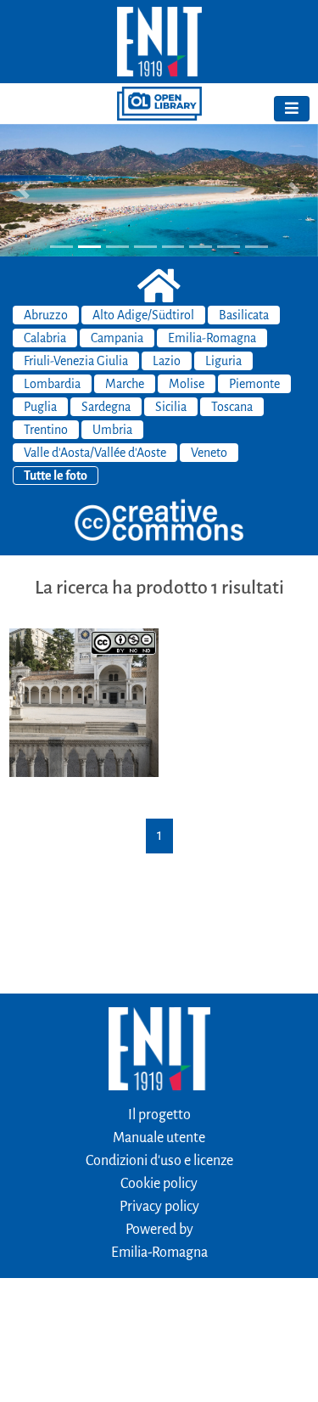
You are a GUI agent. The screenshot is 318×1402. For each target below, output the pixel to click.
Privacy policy (159, 1206)
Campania (117, 338)
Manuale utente (159, 1138)
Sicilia (171, 407)
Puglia (40, 407)
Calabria (45, 338)
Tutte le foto (55, 475)
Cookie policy (159, 1183)
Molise (186, 384)
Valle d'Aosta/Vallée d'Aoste (95, 452)
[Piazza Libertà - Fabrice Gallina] (84, 701)
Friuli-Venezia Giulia (76, 361)
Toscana (232, 407)
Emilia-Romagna (212, 338)
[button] (23, 190)
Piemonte (254, 384)
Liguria (223, 361)
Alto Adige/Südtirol (143, 315)
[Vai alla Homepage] (159, 41)
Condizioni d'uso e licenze (159, 1160)
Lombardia (52, 384)
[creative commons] (159, 520)
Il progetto (159, 1115)
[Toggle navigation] (292, 108)
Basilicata (244, 315)
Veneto (209, 452)
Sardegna (106, 407)
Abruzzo (46, 315)
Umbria (112, 429)
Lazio (167, 361)
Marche (124, 384)
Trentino (46, 429)
